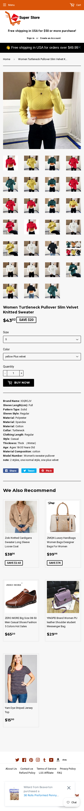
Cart (78, 4)
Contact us (26, 768)
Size (6, 332)
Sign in (30, 38)
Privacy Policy (68, 768)
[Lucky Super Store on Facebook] (24, 760)
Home (6, 59)
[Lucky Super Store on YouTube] (51, 760)
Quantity (8, 366)
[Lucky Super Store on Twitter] (17, 760)
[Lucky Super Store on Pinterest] (31, 760)
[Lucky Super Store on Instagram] (38, 760)
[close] (79, 47)
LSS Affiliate (46, 772)
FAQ (59, 772)
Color (6, 349)
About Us (11, 768)
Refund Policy (27, 772)
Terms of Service (46, 768)
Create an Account (50, 38)
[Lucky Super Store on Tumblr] (44, 760)
